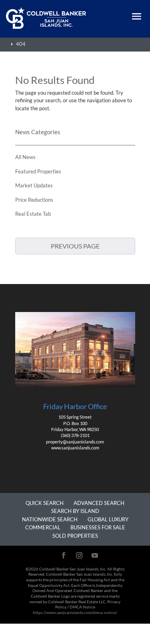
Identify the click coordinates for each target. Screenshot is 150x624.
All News (25, 157)
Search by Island (75, 511)
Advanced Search (99, 503)
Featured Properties (38, 171)
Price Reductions (34, 200)
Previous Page (75, 246)
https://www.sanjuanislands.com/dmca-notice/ (75, 612)
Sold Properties (75, 536)
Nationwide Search (50, 519)
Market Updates (34, 185)
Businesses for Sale (97, 527)
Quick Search (45, 503)
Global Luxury (108, 519)
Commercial (42, 527)
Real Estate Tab (33, 214)
